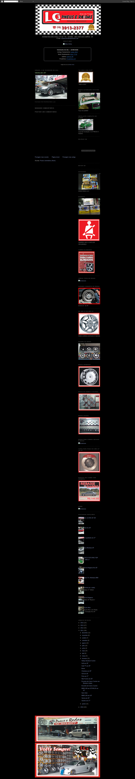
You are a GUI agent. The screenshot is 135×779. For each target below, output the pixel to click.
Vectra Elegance (88, 597)
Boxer (83, 668)
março (84, 656)
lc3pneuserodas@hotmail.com (69, 38)
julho (83, 645)
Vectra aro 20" (86, 698)
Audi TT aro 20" (86, 666)
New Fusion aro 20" (87, 679)
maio (83, 650)
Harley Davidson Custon (88, 660)
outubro (84, 638)
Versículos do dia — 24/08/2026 (67, 50)
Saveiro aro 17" (86, 700)
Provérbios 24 (71, 59)
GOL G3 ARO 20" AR (90, 518)
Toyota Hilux (87, 607)
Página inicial (55, 157)
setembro (85, 640)
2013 (82, 625)
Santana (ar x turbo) (89, 587)
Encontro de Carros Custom (89, 686)
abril (83, 653)
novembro (85, 635)
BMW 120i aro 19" (87, 695)
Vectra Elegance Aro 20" (90, 567)
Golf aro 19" (85, 663)
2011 (82, 630)
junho (83, 648)
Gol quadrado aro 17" (90, 538)
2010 (82, 707)
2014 (82, 622)
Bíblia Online (71, 64)
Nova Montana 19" (89, 548)
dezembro (85, 632)
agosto (84, 643)
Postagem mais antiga (69, 157)
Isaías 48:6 (74, 52)
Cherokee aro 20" (86, 671)
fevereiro (84, 658)
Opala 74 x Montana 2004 (91, 577)
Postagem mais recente (42, 157)
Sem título (84, 693)
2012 (82, 628)
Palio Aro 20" (87, 528)
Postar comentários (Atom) (47, 160)
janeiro (84, 704)
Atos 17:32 (73, 54)
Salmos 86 (70, 57)
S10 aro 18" (85, 673)
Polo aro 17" (85, 676)
